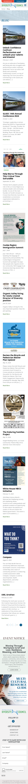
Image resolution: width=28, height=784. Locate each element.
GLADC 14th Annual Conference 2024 (12, 114)
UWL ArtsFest (7, 594)
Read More (6, 83)
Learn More (14, 670)
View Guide (20, 701)
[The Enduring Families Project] (14, 428)
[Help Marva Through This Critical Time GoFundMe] (14, 170)
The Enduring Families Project (13, 433)
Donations (14, 732)
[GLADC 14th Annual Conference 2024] (14, 110)
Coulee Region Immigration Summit (13, 246)
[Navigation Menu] (25, 5)
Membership (14, 730)
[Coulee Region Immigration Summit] (14, 241)
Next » (21, 625)
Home (3, 9)
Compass (7, 557)
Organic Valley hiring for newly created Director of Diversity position (13, 297)
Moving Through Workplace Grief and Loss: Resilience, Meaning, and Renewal (14, 648)
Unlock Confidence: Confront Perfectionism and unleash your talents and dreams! (13, 52)
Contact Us (14, 735)
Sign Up (3, 775)
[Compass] (14, 554)
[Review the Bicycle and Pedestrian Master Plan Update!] (14, 352)
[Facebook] (13, 721)
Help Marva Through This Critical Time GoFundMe (13, 176)
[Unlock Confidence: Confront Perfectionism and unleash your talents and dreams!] (14, 44)
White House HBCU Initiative (12, 489)
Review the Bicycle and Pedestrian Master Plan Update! (14, 357)
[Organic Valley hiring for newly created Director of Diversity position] (14, 290)
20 (17, 625)
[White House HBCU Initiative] (14, 485)
